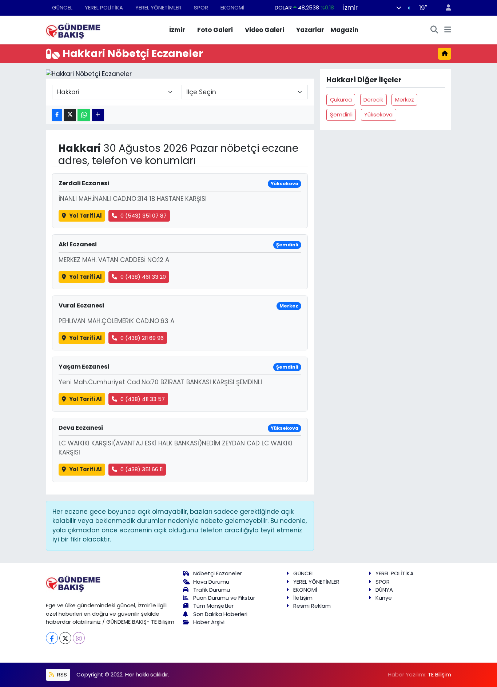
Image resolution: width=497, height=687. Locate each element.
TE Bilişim (439, 674)
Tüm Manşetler (213, 605)
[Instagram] (79, 638)
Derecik (373, 99)
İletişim (303, 597)
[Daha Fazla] (98, 115)
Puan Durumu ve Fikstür (224, 597)
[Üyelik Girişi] (445, 8)
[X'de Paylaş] (70, 115)
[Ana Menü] (447, 30)
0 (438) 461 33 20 (143, 277)
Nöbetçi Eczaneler (217, 573)
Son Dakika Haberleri (220, 614)
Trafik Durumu (211, 589)
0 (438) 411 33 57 (142, 399)
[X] (65, 638)
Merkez (404, 99)
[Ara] (434, 30)
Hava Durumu (211, 581)
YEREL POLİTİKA (104, 7)
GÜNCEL (62, 7)
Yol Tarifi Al (85, 215)
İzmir (177, 29)
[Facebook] (52, 638)
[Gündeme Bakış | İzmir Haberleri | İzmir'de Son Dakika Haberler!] (73, 29)
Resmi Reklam (312, 605)
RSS (61, 674)
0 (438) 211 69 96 (142, 338)
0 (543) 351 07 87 (143, 215)
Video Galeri (264, 29)
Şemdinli (341, 114)
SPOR (201, 7)
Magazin (344, 29)
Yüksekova (378, 114)
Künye (383, 597)
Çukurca (341, 99)
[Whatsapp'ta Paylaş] (83, 115)
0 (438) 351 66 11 (141, 469)
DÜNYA (384, 589)
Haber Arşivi (208, 622)
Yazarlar (310, 29)
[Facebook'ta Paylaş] (57, 115)
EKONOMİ (232, 7)
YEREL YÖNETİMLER (158, 7)
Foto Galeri (215, 29)
